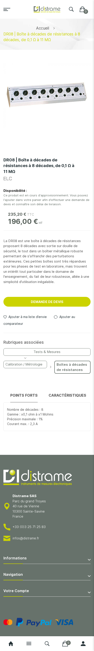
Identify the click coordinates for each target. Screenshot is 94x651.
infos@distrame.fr (26, 538)
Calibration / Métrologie (23, 364)
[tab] (23, 397)
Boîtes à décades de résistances (72, 367)
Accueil (42, 28)
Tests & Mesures (47, 352)
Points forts (24, 395)
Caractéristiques (67, 395)
